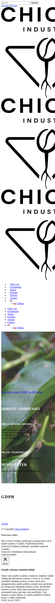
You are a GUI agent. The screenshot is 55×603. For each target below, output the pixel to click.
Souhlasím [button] (31, 552)
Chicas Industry (21, 529)
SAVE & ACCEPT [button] (10, 600)
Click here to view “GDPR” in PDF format (22, 392)
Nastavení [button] (6, 552)
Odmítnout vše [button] (19, 552)
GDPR (4, 524)
